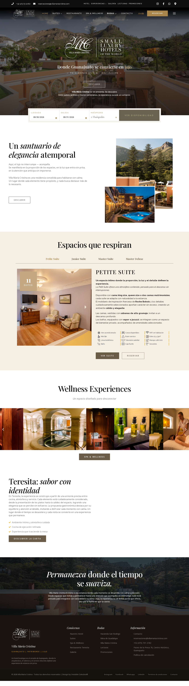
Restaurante (74, 13)
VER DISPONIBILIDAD (139, 120)
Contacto (127, 13)
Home (45, 13)
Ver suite (107, 360)
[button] (3, 434)
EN (139, 13)
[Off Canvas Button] (174, 13)
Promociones (135, 4)
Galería (112, 4)
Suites (56, 13)
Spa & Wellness (94, 13)
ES (143, 13)
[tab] (52, 264)
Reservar (133, 360)
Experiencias (97, 4)
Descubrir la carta (27, 543)
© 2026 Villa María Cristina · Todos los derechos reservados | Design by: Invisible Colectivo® (49, 679)
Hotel (86, 4)
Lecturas (122, 4)
